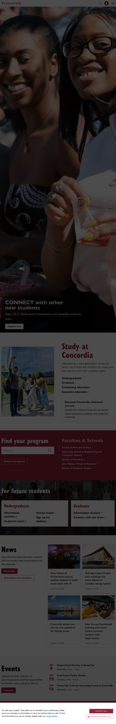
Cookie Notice (51, 716)
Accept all (101, 711)
